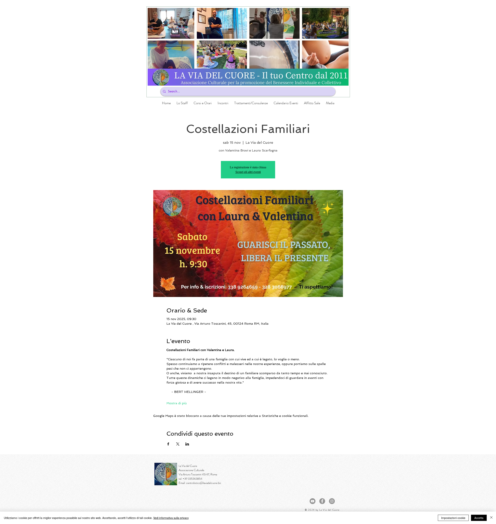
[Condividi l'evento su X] (178, 444)
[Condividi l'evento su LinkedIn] (187, 444)
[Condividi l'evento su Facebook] (168, 444)
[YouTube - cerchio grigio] (312, 501)
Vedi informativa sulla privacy (171, 518)
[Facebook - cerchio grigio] (322, 501)
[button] (203, 103)
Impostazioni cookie (453, 518)
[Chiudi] (491, 518)
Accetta (478, 518)
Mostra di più (176, 403)
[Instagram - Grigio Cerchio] (332, 501)
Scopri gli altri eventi (248, 172)
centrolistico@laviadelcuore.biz (203, 483)
